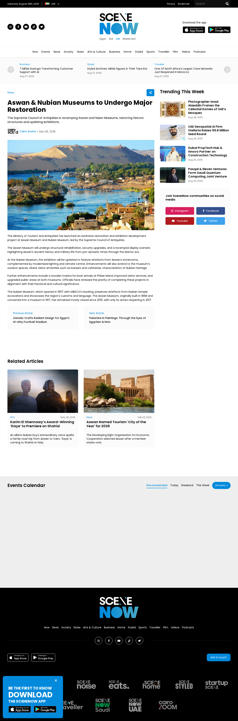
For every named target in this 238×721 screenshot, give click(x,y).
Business (114, 51)
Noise (80, 51)
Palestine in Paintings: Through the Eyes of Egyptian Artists (117, 320)
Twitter (213, 221)
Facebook (212, 211)
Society (68, 51)
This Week (202, 485)
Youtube (182, 221)
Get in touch (218, 657)
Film (175, 51)
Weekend (187, 485)
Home (127, 51)
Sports (151, 51)
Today (174, 485)
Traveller (163, 51)
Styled (139, 51)
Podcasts (200, 51)
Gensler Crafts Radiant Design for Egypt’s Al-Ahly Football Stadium (41, 320)
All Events (220, 485)
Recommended (157, 485)
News (57, 51)
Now (35, 51)
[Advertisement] (75, 343)
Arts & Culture (96, 51)
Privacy (171, 3)
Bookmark (183, 3)
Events (45, 51)
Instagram (182, 211)
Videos (186, 51)
